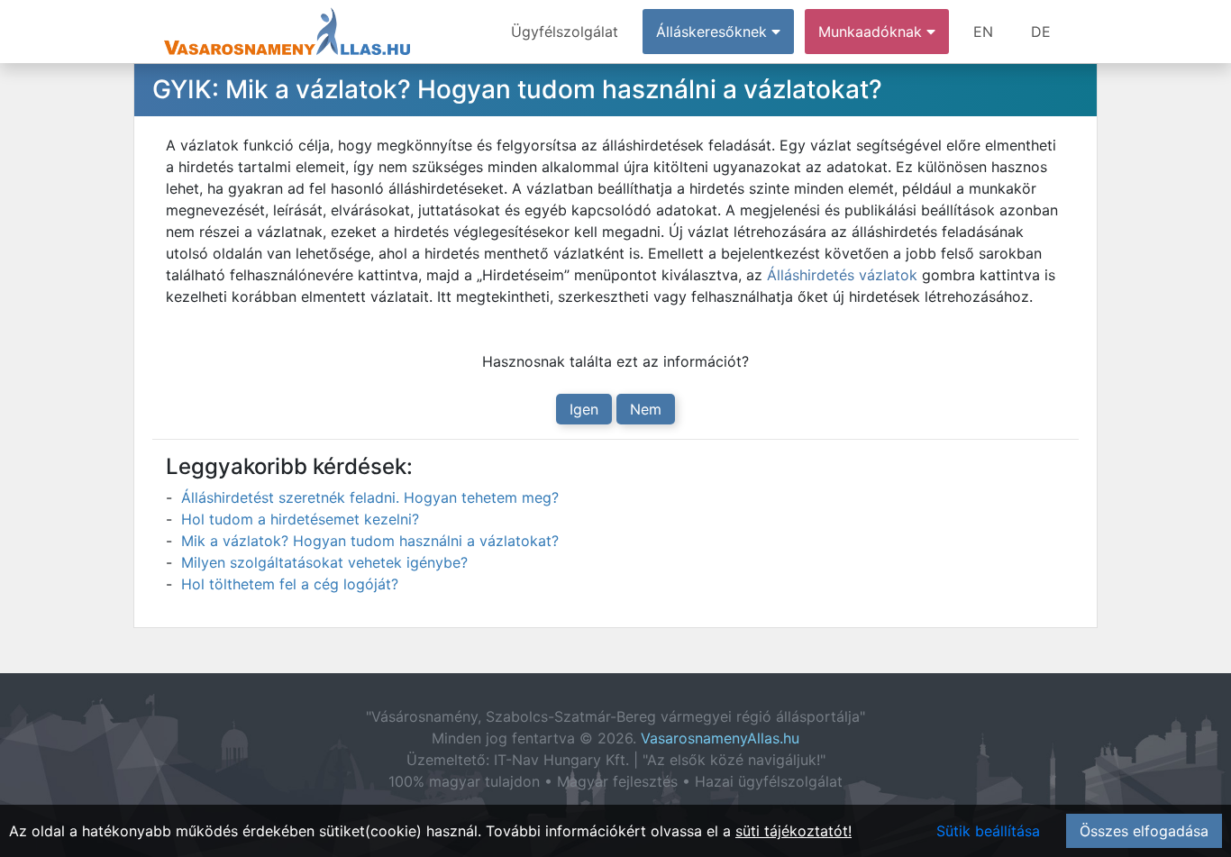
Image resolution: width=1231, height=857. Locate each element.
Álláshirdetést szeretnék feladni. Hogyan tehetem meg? (370, 497)
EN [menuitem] (983, 32)
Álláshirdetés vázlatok (842, 275)
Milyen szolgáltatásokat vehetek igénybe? (324, 562)
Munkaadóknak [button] (872, 32)
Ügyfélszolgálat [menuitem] (564, 32)
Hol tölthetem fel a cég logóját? (289, 584)
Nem (645, 409)
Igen (584, 409)
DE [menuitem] (1041, 32)
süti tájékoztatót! (793, 831)
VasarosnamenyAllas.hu (720, 738)
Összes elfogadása (1144, 831)
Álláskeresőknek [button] (713, 32)
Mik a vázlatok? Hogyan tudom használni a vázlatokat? (370, 541)
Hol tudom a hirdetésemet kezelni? (300, 519)
